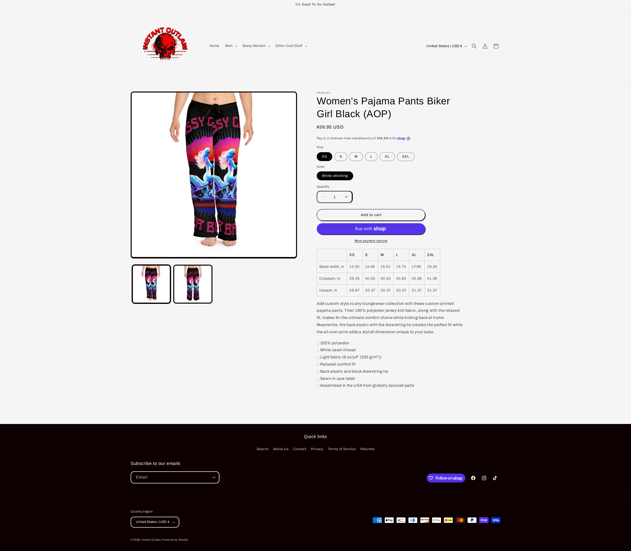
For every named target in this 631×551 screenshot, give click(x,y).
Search (263, 449)
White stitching (335, 176)
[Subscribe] (213, 477)
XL (387, 156)
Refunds (367, 449)
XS (324, 156)
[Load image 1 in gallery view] (151, 284)
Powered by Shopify (175, 539)
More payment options (371, 240)
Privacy (317, 449)
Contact (299, 449)
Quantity (323, 186)
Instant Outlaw (151, 539)
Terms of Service (342, 449)
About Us (281, 449)
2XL (405, 156)
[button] (230, 46)
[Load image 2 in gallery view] (192, 284)
